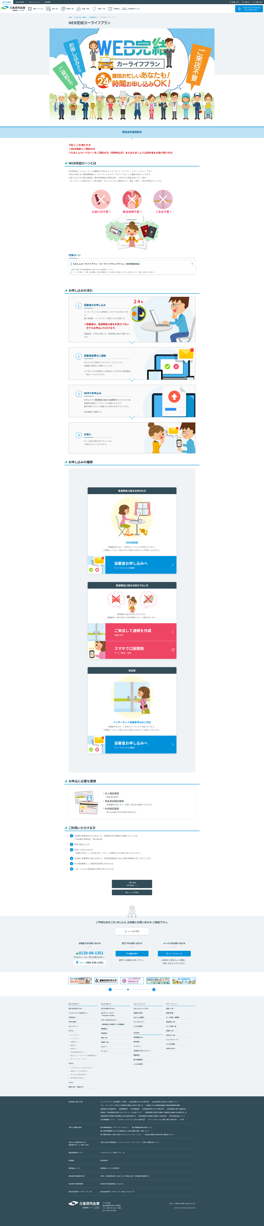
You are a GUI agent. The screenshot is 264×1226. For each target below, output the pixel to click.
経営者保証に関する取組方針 (176, 1109)
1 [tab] (114, 989)
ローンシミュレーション (78, 1059)
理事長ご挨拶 (138, 1013)
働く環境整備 (138, 1060)
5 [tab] (125, 989)
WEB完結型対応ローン (78, 1052)
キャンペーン (73, 1026)
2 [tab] (117, 989)
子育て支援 (72, 1022)
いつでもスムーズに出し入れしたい (82, 1068)
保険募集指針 (123, 1109)
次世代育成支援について (177, 1116)
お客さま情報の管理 (75, 1127)
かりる (71, 1031)
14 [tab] (149, 989)
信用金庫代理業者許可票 (76, 1176)
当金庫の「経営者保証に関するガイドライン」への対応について (121, 1112)
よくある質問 (138, 1026)
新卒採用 (137, 1042)
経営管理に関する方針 (76, 1102)
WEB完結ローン (93, 17)
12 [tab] (144, 989)
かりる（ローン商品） (81, 17)
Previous (110, 989)
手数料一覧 (105, 1042)
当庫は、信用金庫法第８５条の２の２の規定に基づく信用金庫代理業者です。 (125, 1176)
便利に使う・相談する (76, 1087)
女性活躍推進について (107, 1119)
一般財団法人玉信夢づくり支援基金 (112, 1024)
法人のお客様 (20, 2)
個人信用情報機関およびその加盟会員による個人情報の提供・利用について (124, 1131)
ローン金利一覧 (171, 1026)
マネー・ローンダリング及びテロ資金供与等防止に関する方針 (120, 1105)
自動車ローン (75, 1042)
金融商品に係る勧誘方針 (108, 1109)
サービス (104, 1051)
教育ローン (74, 1045)
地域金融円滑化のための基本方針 (153, 1109)
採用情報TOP (138, 1037)
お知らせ (247, 2)
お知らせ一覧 (170, 1035)
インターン (137, 1046)
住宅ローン (74, 1049)
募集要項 (137, 1055)
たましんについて (34, 2)
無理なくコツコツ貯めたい (79, 1071)
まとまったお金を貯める (78, 1074)
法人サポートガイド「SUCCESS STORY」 (108, 1014)
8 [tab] (133, 989)
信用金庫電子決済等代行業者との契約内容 (152, 1116)
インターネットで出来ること (78, 1013)
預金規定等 (104, 1160)
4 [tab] (122, 989)
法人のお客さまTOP (107, 1008)
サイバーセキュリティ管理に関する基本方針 (162, 1119)
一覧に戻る (132, 883)
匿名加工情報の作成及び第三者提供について (159, 1134)
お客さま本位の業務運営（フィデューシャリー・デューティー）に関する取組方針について (129, 1142)
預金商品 (104, 1033)
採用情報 (47, 2)
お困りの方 (259, 2)
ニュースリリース (172, 1040)
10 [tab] (138, 989)
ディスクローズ (139, 1022)
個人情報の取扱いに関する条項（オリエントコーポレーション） (121, 1134)
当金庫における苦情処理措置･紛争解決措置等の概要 (163, 1105)
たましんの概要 (139, 1017)
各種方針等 (170, 1013)
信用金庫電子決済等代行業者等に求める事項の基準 (117, 1116)
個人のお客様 (7, 2)
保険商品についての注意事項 (109, 1168)
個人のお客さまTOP (75, 1008)
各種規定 (71, 1160)
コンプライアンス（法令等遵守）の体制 (113, 1102)
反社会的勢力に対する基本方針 (139, 1102)
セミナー (104, 1047)
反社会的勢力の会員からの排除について (165, 1102)
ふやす (71, 1082)
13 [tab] (146, 989)
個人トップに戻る (132, 892)
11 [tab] (141, 989)
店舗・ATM (235, 2)
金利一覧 (104, 1038)
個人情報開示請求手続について (142, 1127)
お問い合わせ (170, 1048)
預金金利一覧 (170, 1022)
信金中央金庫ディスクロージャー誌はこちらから (116, 1192)
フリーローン (75, 1038)
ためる (71, 1063)
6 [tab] (128, 989)
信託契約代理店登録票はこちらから (111, 1184)
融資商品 (104, 1029)
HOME (70, 17)
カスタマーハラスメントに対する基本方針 (131, 1119)
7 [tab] (130, 989)
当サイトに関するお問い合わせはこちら (182, 1203)
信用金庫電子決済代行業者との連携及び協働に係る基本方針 (164, 1112)
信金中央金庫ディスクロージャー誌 (80, 1192)
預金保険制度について (76, 1153)
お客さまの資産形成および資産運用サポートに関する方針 (79, 1143)
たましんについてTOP (141, 1008)
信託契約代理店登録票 (76, 1184)
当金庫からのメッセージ (142, 1051)
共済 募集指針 (135, 1109)
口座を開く (72, 1017)
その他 (182, 1119)
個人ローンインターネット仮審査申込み (84, 1055)
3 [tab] (120, 989)
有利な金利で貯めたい (78, 1078)
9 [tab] (136, 989)
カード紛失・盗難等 (172, 1017)
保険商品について (74, 1168)
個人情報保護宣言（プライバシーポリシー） (114, 1127)
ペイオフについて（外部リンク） (111, 1153)
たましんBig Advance (108, 1020)
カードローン (75, 1035)
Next (153, 989)
